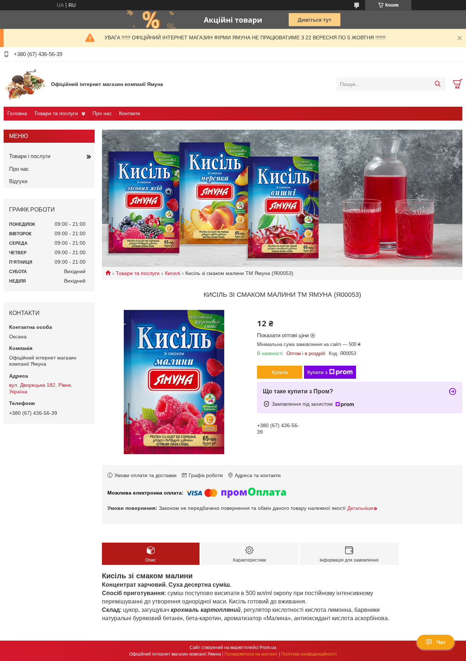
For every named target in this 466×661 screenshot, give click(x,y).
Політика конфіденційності (309, 654)
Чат (441, 642)
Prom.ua (268, 647)
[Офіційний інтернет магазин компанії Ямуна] (25, 84)
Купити (280, 372)
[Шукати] (437, 84)
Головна (17, 113)
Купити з (317, 372)
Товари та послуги (56, 113)
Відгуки (18, 181)
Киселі (172, 273)
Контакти (129, 113)
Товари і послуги (29, 156)
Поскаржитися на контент (251, 654)
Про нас (102, 113)
